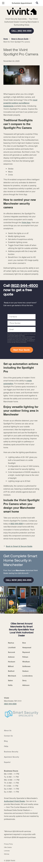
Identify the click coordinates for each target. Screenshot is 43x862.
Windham (26, 661)
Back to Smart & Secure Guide (19, 546)
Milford (11, 666)
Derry (24, 680)
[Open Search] (37, 3)
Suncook (11, 652)
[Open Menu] (3, 3)
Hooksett (11, 661)
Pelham (25, 657)
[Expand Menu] (24, 16)
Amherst (11, 657)
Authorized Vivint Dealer (14, 801)
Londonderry (27, 676)
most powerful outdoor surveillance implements (20, 103)
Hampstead (26, 647)
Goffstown (26, 666)
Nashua (11, 643)
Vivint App (26, 222)
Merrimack (12, 676)
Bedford (11, 671)
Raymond (26, 652)
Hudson (25, 671)
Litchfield (11, 647)
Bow (24, 643)
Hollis (10, 685)
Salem (10, 680)
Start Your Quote (21, 349)
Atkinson (25, 685)
